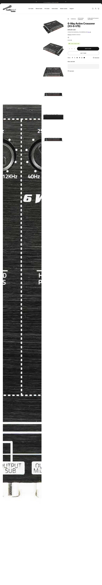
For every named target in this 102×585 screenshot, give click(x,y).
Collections (73, 18)
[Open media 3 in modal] (53, 49)
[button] (22, 574)
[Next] (65, 1)
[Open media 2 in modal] (53, 27)
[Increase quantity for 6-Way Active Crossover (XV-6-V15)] (74, 48)
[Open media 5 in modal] (53, 94)
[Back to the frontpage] (68, 18)
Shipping (69, 34)
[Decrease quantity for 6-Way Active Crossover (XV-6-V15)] (69, 48)
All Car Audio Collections (81, 19)
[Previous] (36, 1)
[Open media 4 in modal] (53, 72)
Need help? (97, 57)
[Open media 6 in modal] (53, 117)
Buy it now (83, 53)
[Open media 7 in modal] (53, 139)
